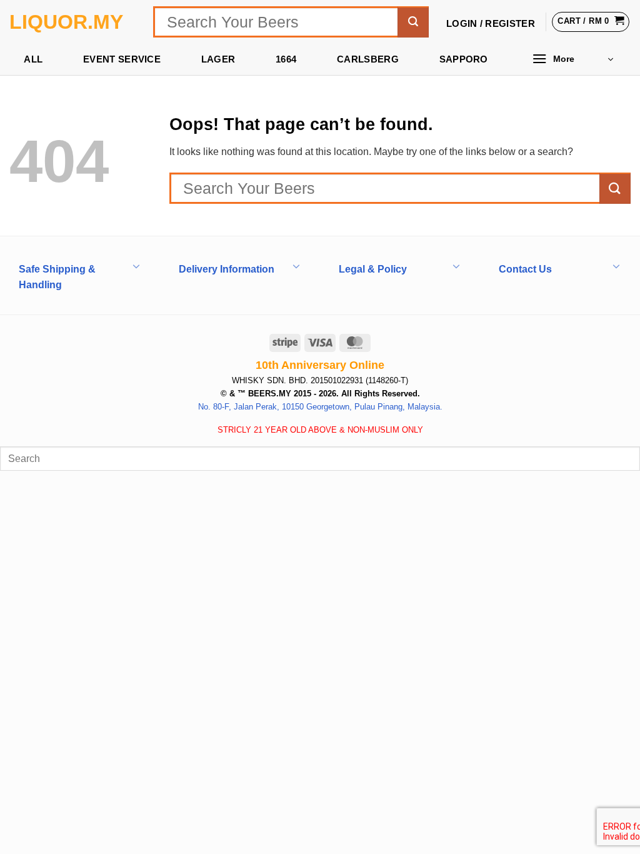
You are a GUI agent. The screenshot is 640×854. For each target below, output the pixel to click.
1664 (286, 59)
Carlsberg (368, 59)
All (33, 59)
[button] (572, 59)
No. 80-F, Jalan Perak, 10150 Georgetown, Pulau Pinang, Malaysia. (320, 406)
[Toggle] (136, 265)
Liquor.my (66, 22)
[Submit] (413, 22)
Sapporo (463, 59)
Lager (218, 59)
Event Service (122, 59)
